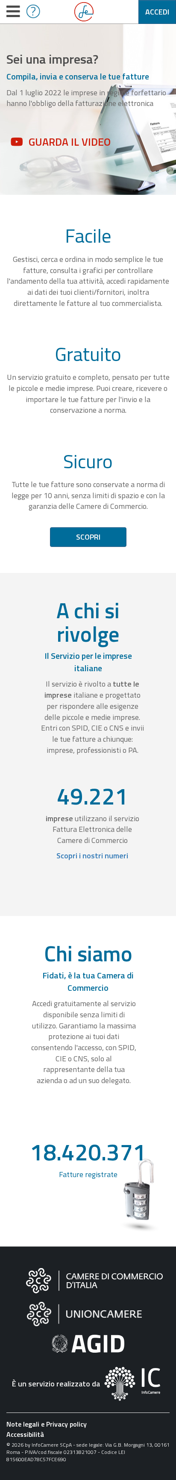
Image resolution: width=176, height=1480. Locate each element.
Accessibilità (25, 1434)
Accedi (157, 12)
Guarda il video (70, 142)
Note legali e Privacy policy (46, 1424)
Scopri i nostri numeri (92, 855)
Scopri (88, 537)
